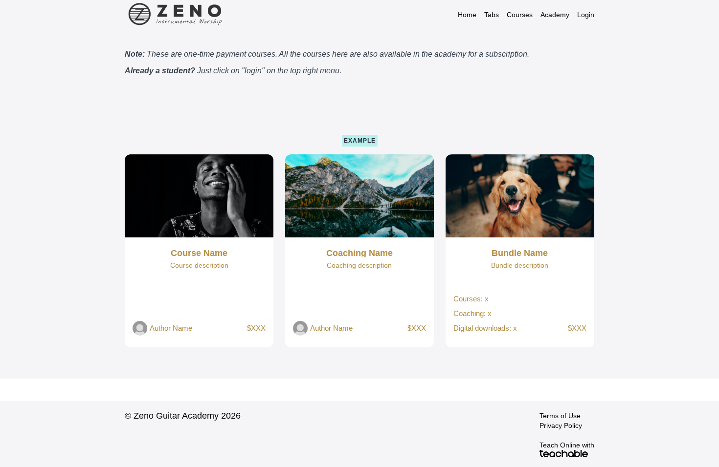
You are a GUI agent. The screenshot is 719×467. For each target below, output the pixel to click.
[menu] (522, 15)
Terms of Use (560, 416)
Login (585, 15)
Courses (520, 15)
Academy (554, 15)
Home (467, 15)
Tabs (491, 15)
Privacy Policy (560, 425)
